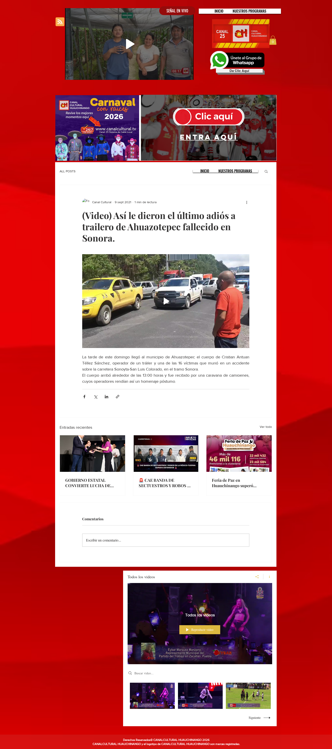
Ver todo (266, 427)
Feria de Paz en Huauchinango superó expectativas (232, 482)
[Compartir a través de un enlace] (117, 396)
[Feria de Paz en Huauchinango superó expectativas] (239, 453)
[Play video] (165, 301)
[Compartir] (257, 576)
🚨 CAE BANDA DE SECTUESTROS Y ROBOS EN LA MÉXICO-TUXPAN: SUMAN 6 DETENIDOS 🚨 (166, 482)
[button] (249, 11)
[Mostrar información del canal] (267, 576)
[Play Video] (152, 695)
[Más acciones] (246, 202)
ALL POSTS (67, 171)
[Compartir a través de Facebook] (84, 396)
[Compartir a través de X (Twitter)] (95, 396)
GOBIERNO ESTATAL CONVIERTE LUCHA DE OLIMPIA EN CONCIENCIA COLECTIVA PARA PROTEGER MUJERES (91, 482)
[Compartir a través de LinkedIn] (106, 396)
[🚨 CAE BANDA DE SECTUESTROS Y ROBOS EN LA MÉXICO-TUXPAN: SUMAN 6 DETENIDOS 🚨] (166, 453)
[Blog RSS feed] (60, 22)
